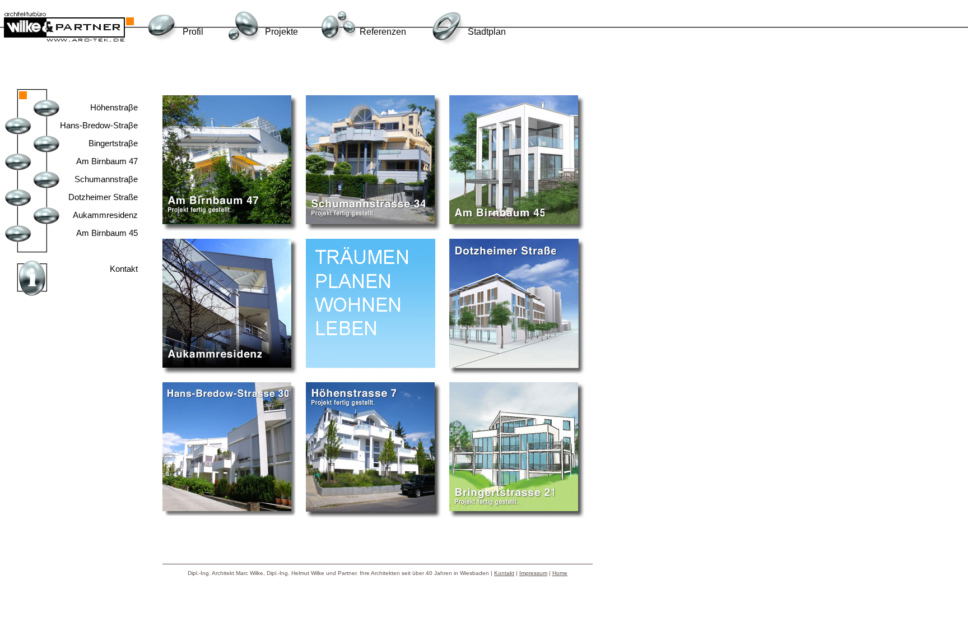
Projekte (281, 31)
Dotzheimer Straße (103, 197)
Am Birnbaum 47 (107, 161)
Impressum (533, 573)
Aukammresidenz (105, 215)
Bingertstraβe (113, 143)
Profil (193, 31)
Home (559, 573)
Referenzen (383, 31)
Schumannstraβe (106, 179)
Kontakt (124, 268)
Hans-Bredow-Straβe (99, 125)
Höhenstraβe (114, 107)
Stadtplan (487, 31)
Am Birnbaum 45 (107, 233)
